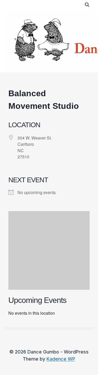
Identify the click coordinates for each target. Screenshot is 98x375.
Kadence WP (61, 359)
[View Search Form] (87, 4)
